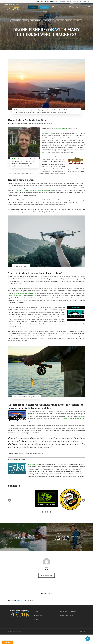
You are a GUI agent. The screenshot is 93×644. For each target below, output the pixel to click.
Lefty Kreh (60, 21)
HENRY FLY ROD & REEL (67, 615)
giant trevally (49, 133)
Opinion (68, 21)
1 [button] (42, 512)
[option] (22, 499)
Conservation (16, 21)
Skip (35, 40)
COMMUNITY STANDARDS (68, 611)
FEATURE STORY (35, 21)
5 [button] (48, 512)
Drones (25, 21)
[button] (87, 7)
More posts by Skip (46, 575)
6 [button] (50, 512)
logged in (19, 600)
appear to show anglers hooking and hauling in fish (33, 190)
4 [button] (47, 512)
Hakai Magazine (48, 21)
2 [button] (44, 512)
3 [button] (45, 512)
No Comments (55, 40)
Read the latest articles (46, 1)
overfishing (77, 21)
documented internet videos (25, 293)
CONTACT (37, 619)
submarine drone (51, 188)
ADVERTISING (38, 615)
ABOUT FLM (37, 611)
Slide (46, 24)
